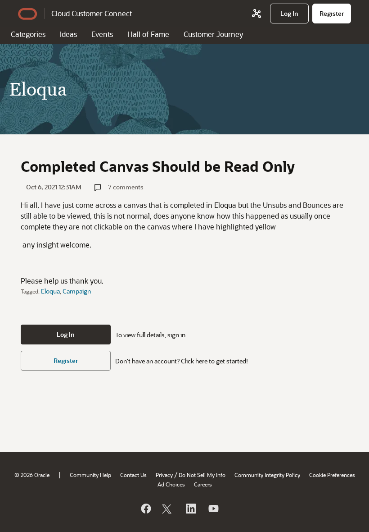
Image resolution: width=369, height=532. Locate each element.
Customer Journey (213, 34)
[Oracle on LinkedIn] (190, 508)
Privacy (164, 474)
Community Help (90, 474)
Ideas (68, 34)
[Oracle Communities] (256, 13)
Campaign (77, 291)
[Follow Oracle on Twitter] (168, 508)
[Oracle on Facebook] (145, 508)
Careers (203, 484)
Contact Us (133, 474)
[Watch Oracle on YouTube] (213, 508)
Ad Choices (171, 484)
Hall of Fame (148, 34)
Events (102, 34)
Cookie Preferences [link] (332, 474)
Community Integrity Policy (267, 474)
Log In (66, 334)
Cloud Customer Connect (91, 13)
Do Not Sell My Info (202, 474)
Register (66, 360)
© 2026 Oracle (32, 474)
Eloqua (50, 291)
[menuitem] (289, 13)
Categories (28, 34)
